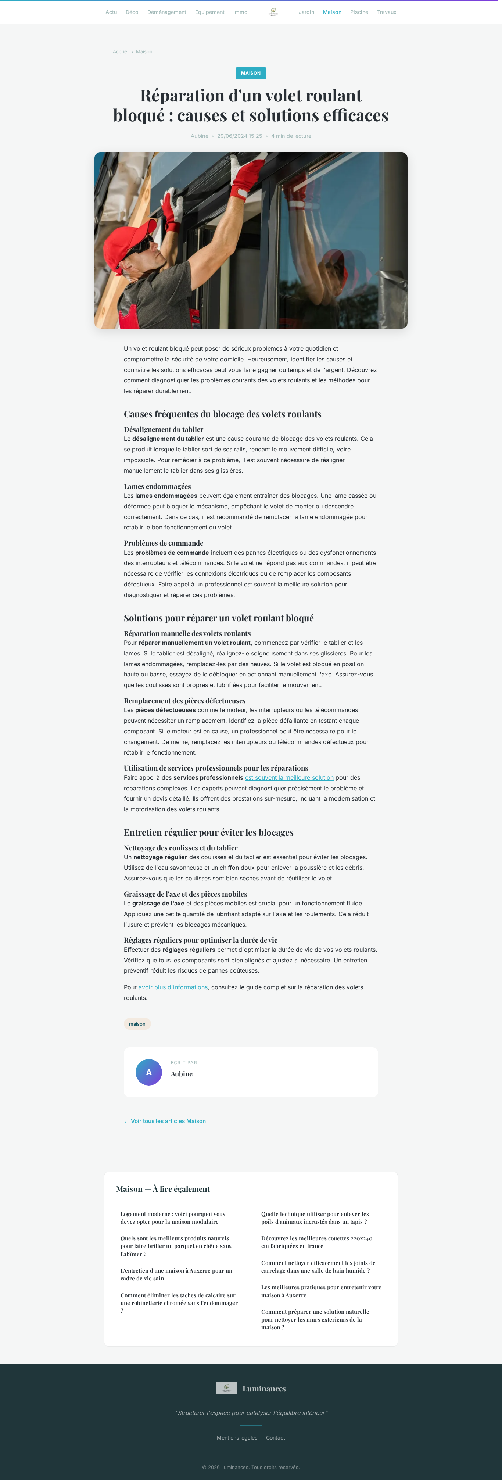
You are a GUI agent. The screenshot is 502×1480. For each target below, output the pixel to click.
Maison (332, 11)
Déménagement (166, 11)
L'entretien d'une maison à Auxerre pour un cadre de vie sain (176, 1274)
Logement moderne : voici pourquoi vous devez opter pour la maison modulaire (173, 1217)
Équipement (210, 11)
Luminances (264, 1388)
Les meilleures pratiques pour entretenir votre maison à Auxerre (321, 1290)
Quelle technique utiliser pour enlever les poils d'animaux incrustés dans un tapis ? (315, 1217)
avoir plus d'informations (173, 987)
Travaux (387, 11)
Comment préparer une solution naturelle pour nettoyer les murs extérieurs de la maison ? (315, 1319)
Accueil (121, 51)
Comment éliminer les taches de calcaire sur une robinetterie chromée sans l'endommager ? (179, 1303)
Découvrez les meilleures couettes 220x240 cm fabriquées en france (317, 1242)
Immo (240, 11)
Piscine (359, 11)
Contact (275, 1437)
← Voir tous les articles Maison (165, 1121)
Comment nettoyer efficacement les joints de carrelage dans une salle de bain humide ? (318, 1266)
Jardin (306, 11)
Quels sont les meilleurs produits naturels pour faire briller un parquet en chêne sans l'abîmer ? (176, 1246)
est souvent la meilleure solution (289, 777)
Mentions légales (237, 1437)
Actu (111, 11)
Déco (132, 11)
